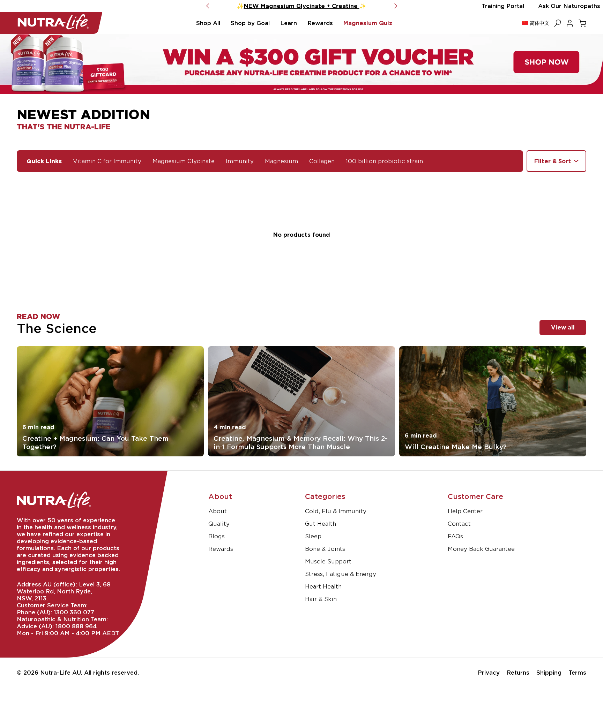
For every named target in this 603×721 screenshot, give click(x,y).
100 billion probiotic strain (384, 161)
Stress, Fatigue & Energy (340, 573)
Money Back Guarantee (481, 548)
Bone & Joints (325, 548)
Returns (518, 672)
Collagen (322, 161)
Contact (459, 523)
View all (563, 327)
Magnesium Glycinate (183, 161)
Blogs (216, 536)
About (217, 511)
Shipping (548, 672)
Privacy (489, 672)
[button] (208, 23)
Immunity (240, 161)
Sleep (313, 536)
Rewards (220, 548)
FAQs (455, 536)
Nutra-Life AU (60, 672)
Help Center (465, 511)
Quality (219, 523)
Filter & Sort (552, 161)
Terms (577, 672)
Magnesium (281, 161)
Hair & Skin (321, 598)
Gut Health (320, 523)
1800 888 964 (76, 626)
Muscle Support (328, 561)
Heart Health (323, 586)
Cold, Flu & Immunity (335, 511)
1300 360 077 (74, 612)
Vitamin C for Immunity (107, 161)
